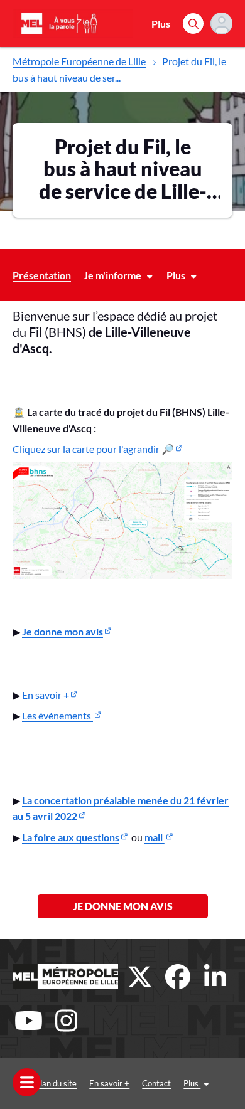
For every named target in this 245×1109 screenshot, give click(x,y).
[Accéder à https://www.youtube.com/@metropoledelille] (28, 1020)
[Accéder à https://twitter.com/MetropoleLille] (140, 976)
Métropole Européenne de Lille (79, 61)
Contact (156, 1083)
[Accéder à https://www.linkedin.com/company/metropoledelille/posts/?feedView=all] (215, 976)
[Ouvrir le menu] (27, 1082)
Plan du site (56, 1083)
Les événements (57, 715)
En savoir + (45, 695)
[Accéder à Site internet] (65, 976)
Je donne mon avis (123, 906)
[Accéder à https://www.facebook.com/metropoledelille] (177, 976)
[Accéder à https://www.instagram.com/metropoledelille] (66, 1020)
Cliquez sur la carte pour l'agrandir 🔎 (93, 449)
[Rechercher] (193, 23)
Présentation (42, 275)
